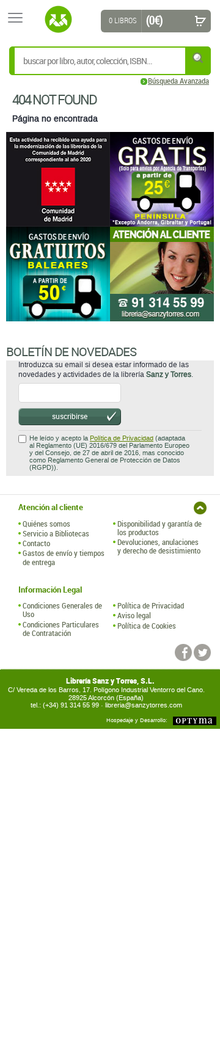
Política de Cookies (146, 625)
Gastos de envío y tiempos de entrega (64, 557)
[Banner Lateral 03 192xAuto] (162, 274)
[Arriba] (200, 508)
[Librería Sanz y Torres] (58, 19)
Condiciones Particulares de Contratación (61, 629)
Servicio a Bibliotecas (56, 533)
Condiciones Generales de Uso (62, 610)
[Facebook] (183, 652)
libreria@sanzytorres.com (143, 705)
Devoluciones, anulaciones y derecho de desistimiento (158, 546)
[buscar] (199, 58)
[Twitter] (202, 652)
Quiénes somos (46, 523)
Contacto (36, 543)
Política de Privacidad (121, 438)
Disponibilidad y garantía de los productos (159, 528)
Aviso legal (134, 615)
